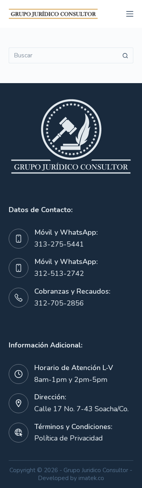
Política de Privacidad (68, 438)
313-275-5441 (59, 244)
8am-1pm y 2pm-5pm (70, 379)
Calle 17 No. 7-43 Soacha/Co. (81, 409)
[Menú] (129, 13)
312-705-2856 (59, 303)
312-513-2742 (59, 273)
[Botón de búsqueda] (125, 55)
